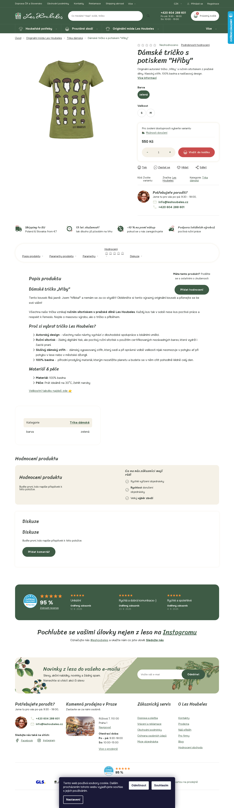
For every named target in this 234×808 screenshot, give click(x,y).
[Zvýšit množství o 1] (170, 152)
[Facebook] (24, 740)
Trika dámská (79, 422)
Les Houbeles (169, 179)
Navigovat (105, 727)
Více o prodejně (108, 749)
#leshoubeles (99, 640)
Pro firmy (183, 735)
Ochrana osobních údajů (152, 735)
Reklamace (95, 3)
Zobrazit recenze (49, 608)
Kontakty (79, 3)
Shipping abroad (115, 3)
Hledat (148, 16)
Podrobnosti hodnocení (195, 45)
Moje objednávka (147, 741)
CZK (176, 3)
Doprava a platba (147, 718)
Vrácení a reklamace (149, 724)
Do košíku (203, 152)
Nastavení (73, 799)
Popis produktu (31, 256)
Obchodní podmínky (58, 3)
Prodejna (183, 724)
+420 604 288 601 (173, 13)
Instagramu (180, 632)
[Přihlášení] (195, 3)
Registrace (213, 3)
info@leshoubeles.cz (173, 202)
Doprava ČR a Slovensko (28, 3)
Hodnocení (114, 251)
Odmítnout (138, 785)
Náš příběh (184, 729)
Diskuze (134, 256)
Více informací (147, 78)
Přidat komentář (39, 551)
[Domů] (18, 38)
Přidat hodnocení (191, 289)
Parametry (89, 256)
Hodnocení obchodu (190, 747)
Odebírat (193, 674)
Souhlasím (161, 785)
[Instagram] (46, 740)
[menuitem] (38, 28)
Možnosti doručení (156, 133)
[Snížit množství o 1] (147, 152)
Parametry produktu (61, 256)
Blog (181, 741)
